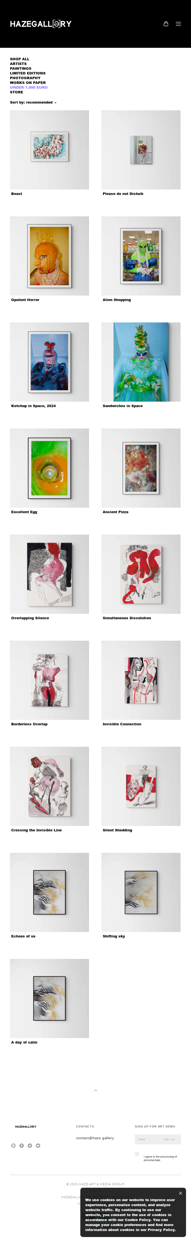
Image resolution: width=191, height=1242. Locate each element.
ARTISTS (18, 63)
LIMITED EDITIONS (28, 73)
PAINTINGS (20, 68)
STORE (16, 92)
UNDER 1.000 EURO (29, 87)
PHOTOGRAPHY (25, 77)
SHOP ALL (19, 59)
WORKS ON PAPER (28, 82)
